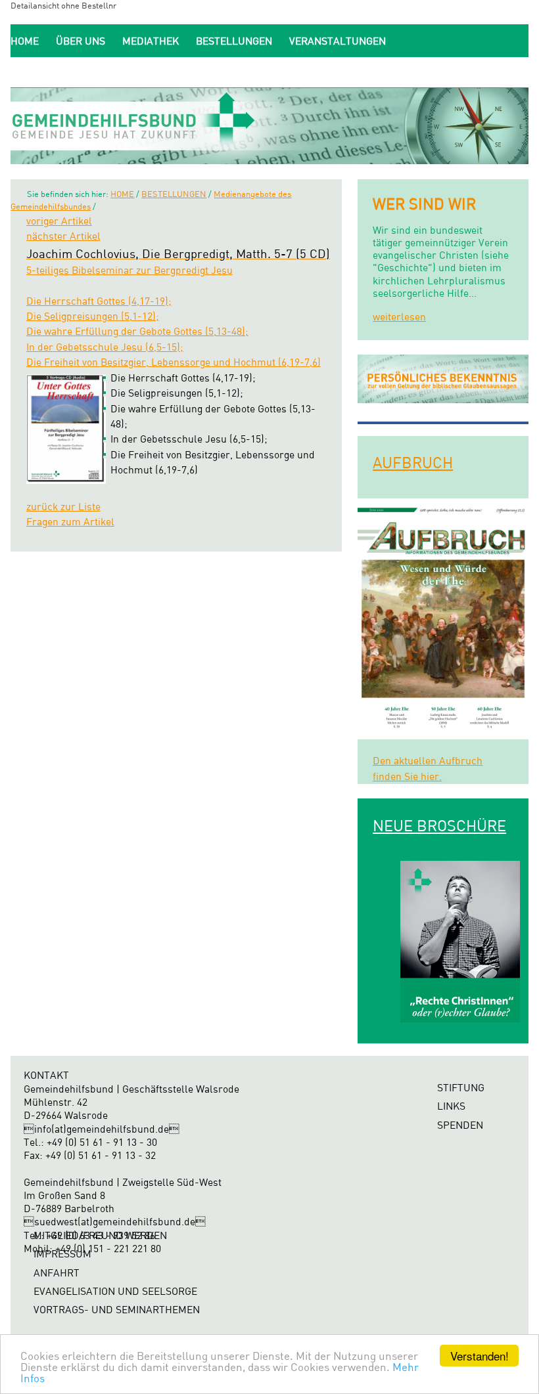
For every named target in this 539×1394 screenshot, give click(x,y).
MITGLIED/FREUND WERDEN (208, 72)
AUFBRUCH (413, 462)
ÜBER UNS (80, 41)
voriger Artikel (59, 221)
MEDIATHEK (150, 41)
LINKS (451, 1106)
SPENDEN (316, 72)
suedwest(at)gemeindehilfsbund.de (115, 1221)
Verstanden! (479, 1355)
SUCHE (372, 72)
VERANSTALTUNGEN (337, 41)
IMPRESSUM (62, 1254)
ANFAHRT (57, 1273)
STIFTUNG (460, 1087)
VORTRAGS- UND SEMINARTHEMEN (117, 1309)
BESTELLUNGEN (234, 41)
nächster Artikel (63, 236)
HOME (25, 41)
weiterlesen (399, 317)
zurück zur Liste (63, 506)
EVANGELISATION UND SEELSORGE (115, 1291)
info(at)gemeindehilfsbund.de (101, 1129)
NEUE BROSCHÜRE (439, 825)
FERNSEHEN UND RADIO (68, 72)
